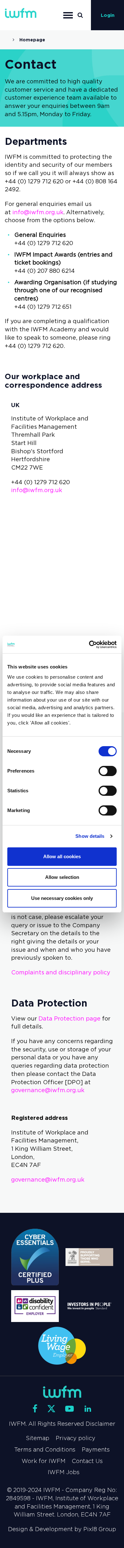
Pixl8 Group (99, 1529)
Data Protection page (69, 1018)
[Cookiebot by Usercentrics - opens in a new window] (89, 644)
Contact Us (87, 1461)
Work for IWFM (43, 1461)
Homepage (32, 39)
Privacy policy (75, 1438)
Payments (96, 1449)
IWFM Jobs (63, 1472)
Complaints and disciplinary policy (60, 972)
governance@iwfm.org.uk (47, 1090)
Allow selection (62, 877)
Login (107, 15)
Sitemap (37, 1438)
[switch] (108, 771)
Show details (89, 836)
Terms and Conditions (44, 1449)
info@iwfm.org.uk (37, 212)
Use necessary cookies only (62, 898)
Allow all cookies (62, 856)
